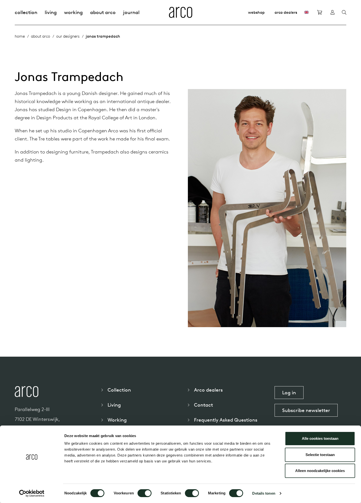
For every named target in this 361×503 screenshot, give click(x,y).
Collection (26, 12)
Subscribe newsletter (306, 410)
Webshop (256, 12)
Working (73, 12)
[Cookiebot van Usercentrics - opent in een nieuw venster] (31, 493)
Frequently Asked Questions (225, 420)
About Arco (103, 12)
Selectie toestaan (320, 455)
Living (51, 12)
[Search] (344, 12)
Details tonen (263, 493)
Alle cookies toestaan (320, 438)
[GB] (306, 12)
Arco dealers (286, 12)
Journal (131, 12)
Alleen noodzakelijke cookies (320, 471)
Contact (203, 405)
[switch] (145, 493)
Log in (289, 392)
